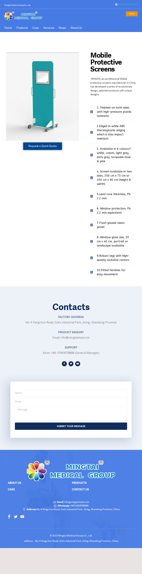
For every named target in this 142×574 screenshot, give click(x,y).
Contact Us (80, 489)
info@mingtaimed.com (76, 502)
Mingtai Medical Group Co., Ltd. (17, 5)
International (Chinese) (128, 4)
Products (22, 27)
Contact (132, 14)
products (79, 483)
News (62, 27)
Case (36, 27)
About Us (76, 27)
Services (48, 27)
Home (8, 27)
